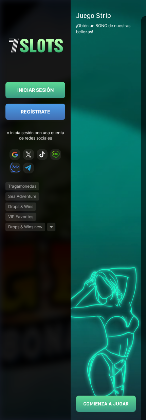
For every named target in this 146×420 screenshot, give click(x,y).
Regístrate (35, 111)
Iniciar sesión (35, 90)
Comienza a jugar (106, 403)
